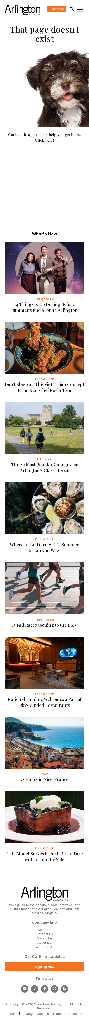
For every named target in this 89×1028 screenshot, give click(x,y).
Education (44, 459)
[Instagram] (34, 989)
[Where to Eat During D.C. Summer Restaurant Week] (44, 508)
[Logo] (22, 10)
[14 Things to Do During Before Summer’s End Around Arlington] (44, 268)
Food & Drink (44, 379)
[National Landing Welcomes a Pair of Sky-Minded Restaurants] (44, 663)
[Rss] (64, 989)
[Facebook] (44, 989)
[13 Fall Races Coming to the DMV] (44, 588)
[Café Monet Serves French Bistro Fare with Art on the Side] (44, 817)
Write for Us (44, 947)
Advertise (44, 942)
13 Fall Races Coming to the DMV (44, 625)
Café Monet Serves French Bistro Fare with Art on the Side (44, 856)
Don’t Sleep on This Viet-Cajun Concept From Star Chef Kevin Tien (44, 387)
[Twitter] (54, 989)
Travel (44, 774)
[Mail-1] (24, 989)
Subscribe (44, 938)
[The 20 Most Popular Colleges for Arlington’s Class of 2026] (44, 428)
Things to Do (44, 299)
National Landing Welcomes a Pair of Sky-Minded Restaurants (44, 702)
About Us (44, 930)
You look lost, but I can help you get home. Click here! (44, 137)
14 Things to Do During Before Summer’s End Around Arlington (44, 307)
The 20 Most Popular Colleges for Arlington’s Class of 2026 (44, 467)
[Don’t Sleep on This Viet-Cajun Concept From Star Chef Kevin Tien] (44, 348)
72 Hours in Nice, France (44, 779)
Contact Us (44, 934)
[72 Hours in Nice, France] (44, 743)
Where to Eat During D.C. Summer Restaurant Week (44, 547)
